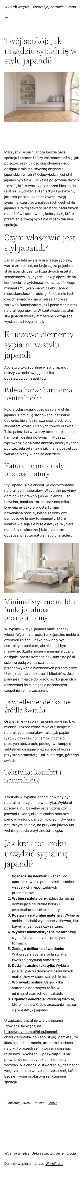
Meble (52, 1103)
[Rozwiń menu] (6, 16)
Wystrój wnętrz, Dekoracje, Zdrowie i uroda (40, 7)
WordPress (54, 1164)
